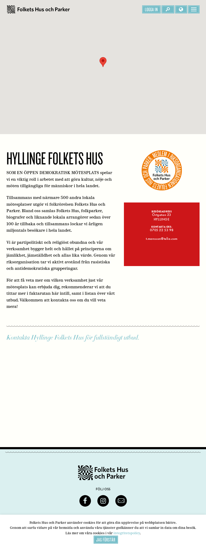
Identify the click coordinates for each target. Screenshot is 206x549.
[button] (103, 62)
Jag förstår (105, 539)
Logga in (151, 9)
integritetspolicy (126, 533)
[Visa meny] (194, 9)
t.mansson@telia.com (162, 239)
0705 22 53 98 (161, 230)
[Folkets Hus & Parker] (38, 9)
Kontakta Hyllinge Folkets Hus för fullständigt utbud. (72, 337)
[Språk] (181, 9)
